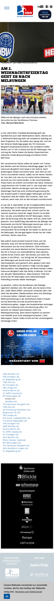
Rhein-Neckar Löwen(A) (14, 440)
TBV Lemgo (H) (10, 387)
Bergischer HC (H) (11, 412)
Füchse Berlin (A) (11, 390)
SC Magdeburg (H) (12, 379)
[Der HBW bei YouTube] (40, 7)
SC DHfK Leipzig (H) (12, 393)
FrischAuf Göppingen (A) (15, 420)
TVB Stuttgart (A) (11, 376)
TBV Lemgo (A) (10, 415)
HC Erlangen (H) (10, 434)
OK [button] (7, 596)
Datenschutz (11, 560)
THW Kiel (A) (9, 407)
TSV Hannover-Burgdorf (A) (16, 445)
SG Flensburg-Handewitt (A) (16, 409)
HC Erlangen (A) (10, 385)
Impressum (11, 558)
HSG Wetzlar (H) (10, 437)
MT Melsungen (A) (12, 396)
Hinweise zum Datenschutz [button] (28, 591)
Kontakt (11, 563)
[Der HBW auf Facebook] (46, 7)
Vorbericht (10, 398)
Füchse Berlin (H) (11, 429)
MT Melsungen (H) (12, 443)
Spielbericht (11, 401)
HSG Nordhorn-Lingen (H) (15, 448)
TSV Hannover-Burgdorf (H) (16, 404)
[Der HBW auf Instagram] (50, 7)
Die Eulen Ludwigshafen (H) (16, 418)
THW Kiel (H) (9, 382)
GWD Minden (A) (11, 426)
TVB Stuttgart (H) (11, 423)
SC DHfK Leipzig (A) (12, 432)
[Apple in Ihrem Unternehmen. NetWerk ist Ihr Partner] (39, 575)
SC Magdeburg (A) (12, 451)
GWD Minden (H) (11, 374)
